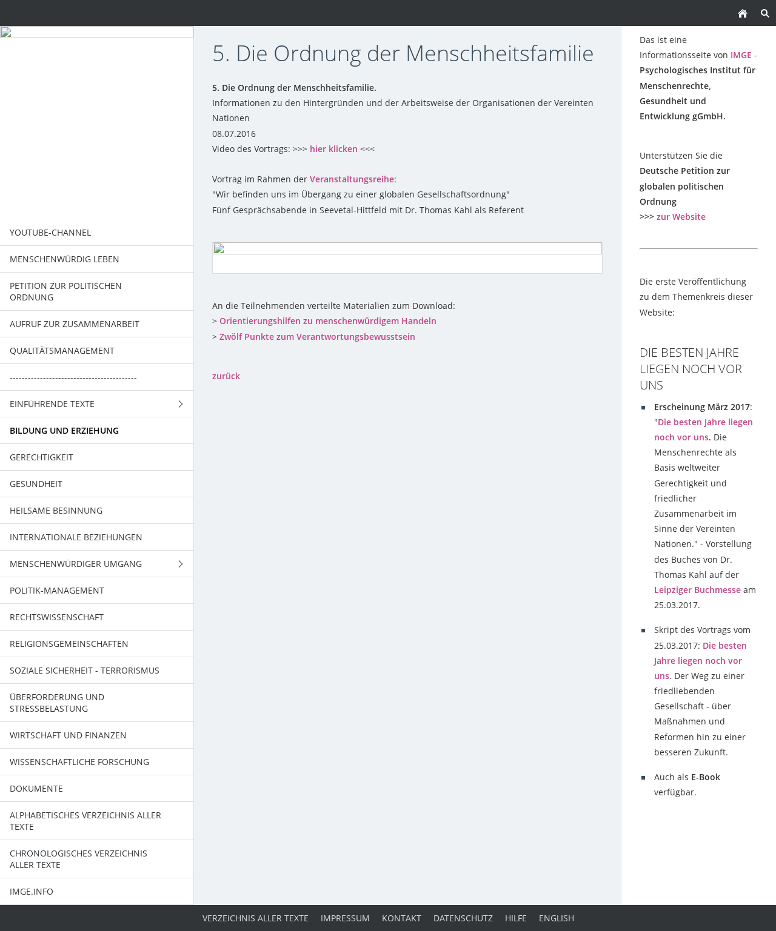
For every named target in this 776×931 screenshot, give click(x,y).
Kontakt (401, 918)
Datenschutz (463, 918)
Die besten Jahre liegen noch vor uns (700, 660)
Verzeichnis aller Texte (255, 918)
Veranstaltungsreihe (352, 179)
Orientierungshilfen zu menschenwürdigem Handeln (327, 320)
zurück (226, 376)
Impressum (345, 918)
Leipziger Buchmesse (697, 589)
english (556, 918)
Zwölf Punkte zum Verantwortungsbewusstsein (317, 336)
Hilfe (516, 918)
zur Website (681, 216)
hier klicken (334, 148)
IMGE (741, 55)
